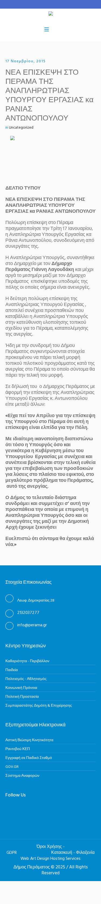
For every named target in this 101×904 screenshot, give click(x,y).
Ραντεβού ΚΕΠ (17, 749)
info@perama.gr (32, 625)
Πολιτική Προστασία (22, 697)
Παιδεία (11, 670)
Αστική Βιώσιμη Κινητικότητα (29, 740)
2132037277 (28, 612)
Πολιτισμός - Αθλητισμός (26, 679)
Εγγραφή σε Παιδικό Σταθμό (28, 758)
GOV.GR (12, 767)
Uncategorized (21, 128)
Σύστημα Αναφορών (22, 776)
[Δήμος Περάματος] (50, 14)
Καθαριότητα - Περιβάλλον (27, 661)
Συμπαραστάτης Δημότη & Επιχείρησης (38, 706)
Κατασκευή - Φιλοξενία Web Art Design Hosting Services (57, 855)
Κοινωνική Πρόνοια (21, 688)
